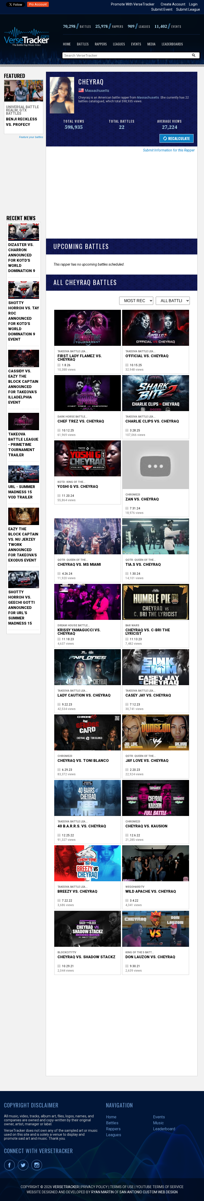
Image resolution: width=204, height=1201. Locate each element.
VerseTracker (66, 1187)
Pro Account (38, 4)
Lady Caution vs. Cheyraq (83, 695)
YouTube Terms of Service (160, 1187)
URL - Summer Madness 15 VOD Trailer (21, 492)
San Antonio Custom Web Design (148, 1192)
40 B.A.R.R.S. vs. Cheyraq (81, 826)
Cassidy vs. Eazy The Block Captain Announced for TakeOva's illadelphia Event (23, 387)
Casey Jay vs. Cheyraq (148, 695)
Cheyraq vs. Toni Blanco (83, 760)
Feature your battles (31, 137)
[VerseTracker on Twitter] (24, 1169)
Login (193, 4)
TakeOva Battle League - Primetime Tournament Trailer (23, 444)
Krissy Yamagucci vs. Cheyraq (79, 632)
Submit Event (161, 9)
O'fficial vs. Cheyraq (146, 356)
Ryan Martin (102, 1192)
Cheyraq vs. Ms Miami (79, 564)
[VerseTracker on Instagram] (37, 1169)
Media (151, 43)
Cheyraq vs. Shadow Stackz (86, 957)
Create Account (173, 4)
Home (67, 43)
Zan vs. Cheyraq (142, 499)
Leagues (119, 43)
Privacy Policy (94, 1187)
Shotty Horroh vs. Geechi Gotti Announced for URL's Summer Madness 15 (21, 608)
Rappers (101, 43)
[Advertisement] (121, 199)
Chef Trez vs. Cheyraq (80, 421)
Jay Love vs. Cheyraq (146, 760)
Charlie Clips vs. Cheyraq (152, 421)
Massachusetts (97, 91)
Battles (83, 43)
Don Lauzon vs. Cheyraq (150, 957)
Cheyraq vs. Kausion (146, 826)
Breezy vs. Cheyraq (77, 891)
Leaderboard (164, 1129)
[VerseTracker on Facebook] (10, 1169)
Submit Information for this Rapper (169, 150)
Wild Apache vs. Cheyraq (150, 891)
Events (136, 43)
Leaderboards (172, 43)
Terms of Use (122, 1187)
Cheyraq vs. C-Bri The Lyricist (147, 632)
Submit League (188, 9)
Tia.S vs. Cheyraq (143, 564)
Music (158, 1123)
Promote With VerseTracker (132, 4)
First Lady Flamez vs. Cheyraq (79, 358)
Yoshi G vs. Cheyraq (77, 486)
